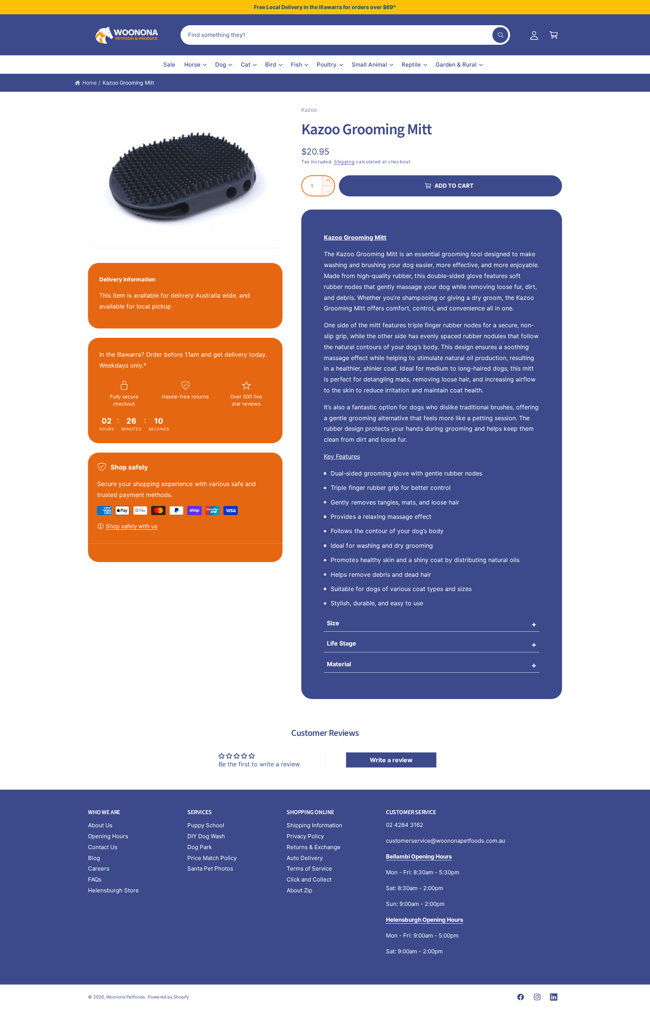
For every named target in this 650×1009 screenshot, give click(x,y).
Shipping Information (314, 825)
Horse (192, 64)
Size (333, 623)
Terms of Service (309, 868)
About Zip (299, 890)
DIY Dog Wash (206, 836)
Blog (94, 858)
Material (339, 664)
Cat (246, 64)
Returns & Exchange (313, 847)
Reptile (411, 64)
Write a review (391, 760)
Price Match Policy (212, 858)
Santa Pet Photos (210, 868)
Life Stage (341, 643)
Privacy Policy (305, 836)
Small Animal (369, 64)
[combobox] (345, 35)
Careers (98, 868)
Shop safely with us (132, 526)
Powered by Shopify (168, 997)
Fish (296, 64)
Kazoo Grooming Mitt (128, 82)
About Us (100, 825)
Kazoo (309, 109)
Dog (220, 64)
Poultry (327, 64)
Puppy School (205, 825)
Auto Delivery (305, 858)
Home (89, 82)
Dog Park (199, 847)
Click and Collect (309, 879)
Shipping (344, 161)
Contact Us (102, 847)
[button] (553, 35)
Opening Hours (108, 836)
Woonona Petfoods (125, 997)
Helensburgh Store (113, 890)
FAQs (95, 879)
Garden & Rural (456, 64)
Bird (270, 64)
